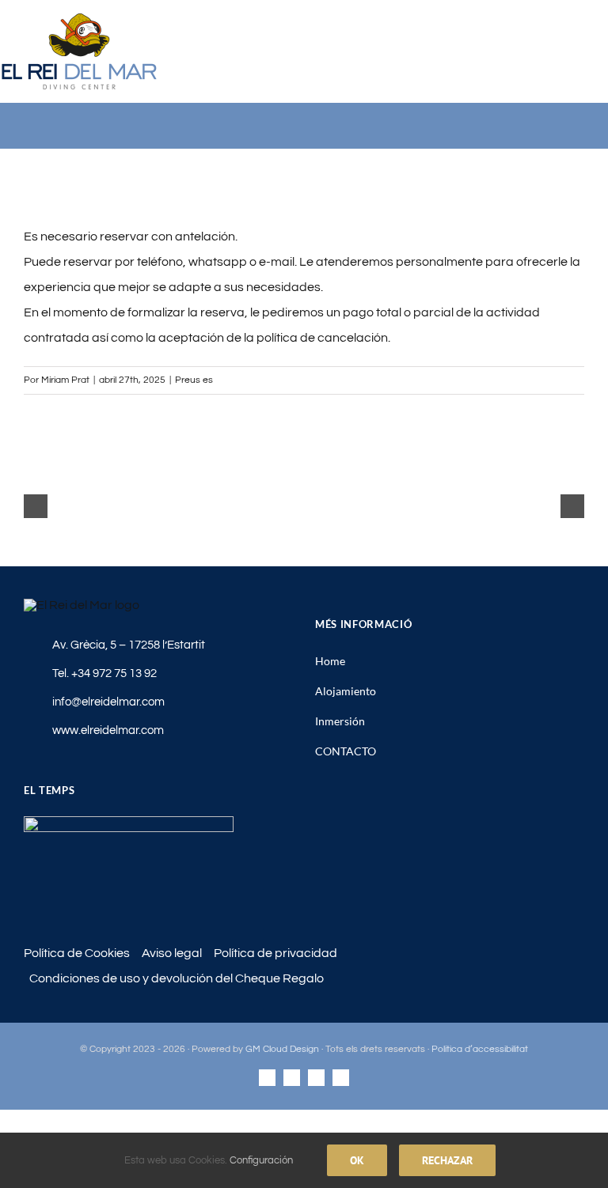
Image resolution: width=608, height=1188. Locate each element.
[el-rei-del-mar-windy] (129, 822)
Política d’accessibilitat (479, 1049)
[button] (36, 506)
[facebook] (267, 1077)
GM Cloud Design (282, 1049)
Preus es (194, 380)
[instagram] (316, 1077)
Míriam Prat (65, 380)
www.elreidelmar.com (108, 730)
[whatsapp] (340, 1077)
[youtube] (291, 1077)
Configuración (262, 1160)
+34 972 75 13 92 (114, 673)
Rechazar (447, 1160)
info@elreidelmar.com (108, 702)
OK (357, 1160)
